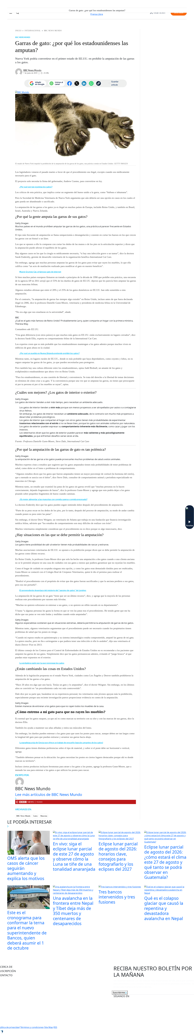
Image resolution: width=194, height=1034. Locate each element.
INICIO (18, 31)
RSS (55, 1027)
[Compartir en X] (76, 83)
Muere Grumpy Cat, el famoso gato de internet (40, 272)
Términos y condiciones (32, 1027)
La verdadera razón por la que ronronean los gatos (41, 663)
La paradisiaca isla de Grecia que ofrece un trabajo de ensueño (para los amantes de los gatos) (61, 742)
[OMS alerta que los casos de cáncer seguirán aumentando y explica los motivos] (28, 843)
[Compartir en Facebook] (69, 83)
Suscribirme (119, 992)
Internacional (33, 31)
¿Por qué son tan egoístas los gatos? (35, 187)
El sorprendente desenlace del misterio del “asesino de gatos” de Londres (52, 590)
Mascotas (43, 816)
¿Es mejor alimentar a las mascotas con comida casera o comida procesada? (53, 499)
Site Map (48, 1027)
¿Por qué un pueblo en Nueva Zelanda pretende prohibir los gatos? (49, 353)
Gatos (35, 816)
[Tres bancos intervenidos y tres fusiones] (120, 887)
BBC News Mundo (53, 31)
